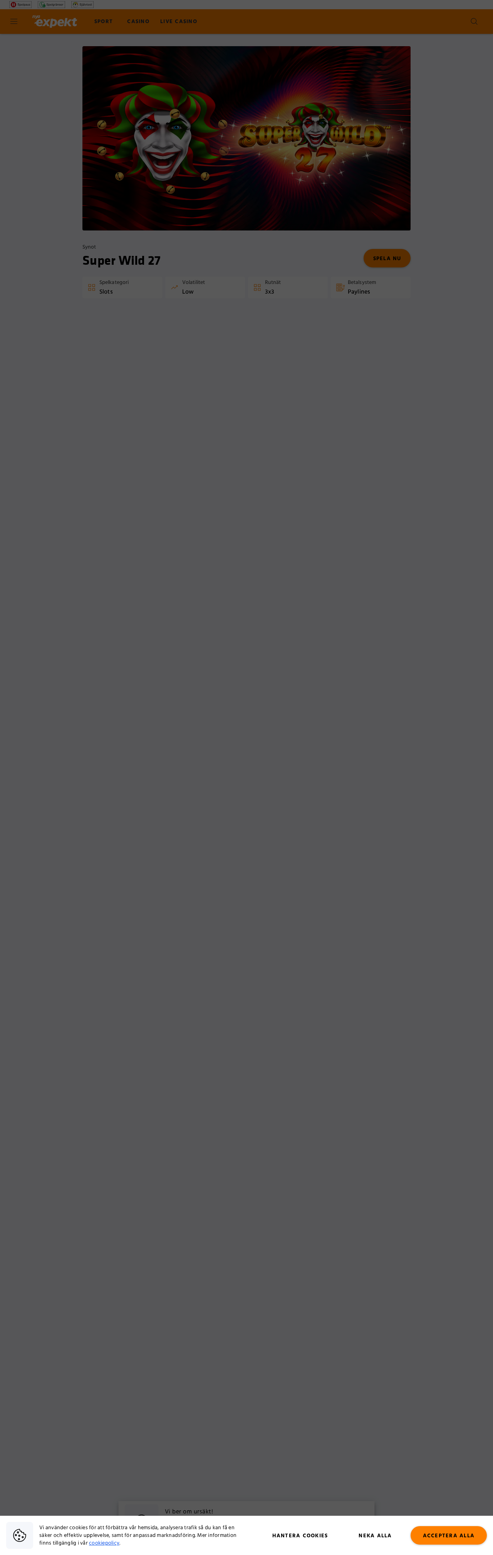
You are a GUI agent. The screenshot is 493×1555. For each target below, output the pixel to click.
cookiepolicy (104, 1543)
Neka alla (375, 1536)
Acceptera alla (449, 1536)
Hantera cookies (300, 1536)
